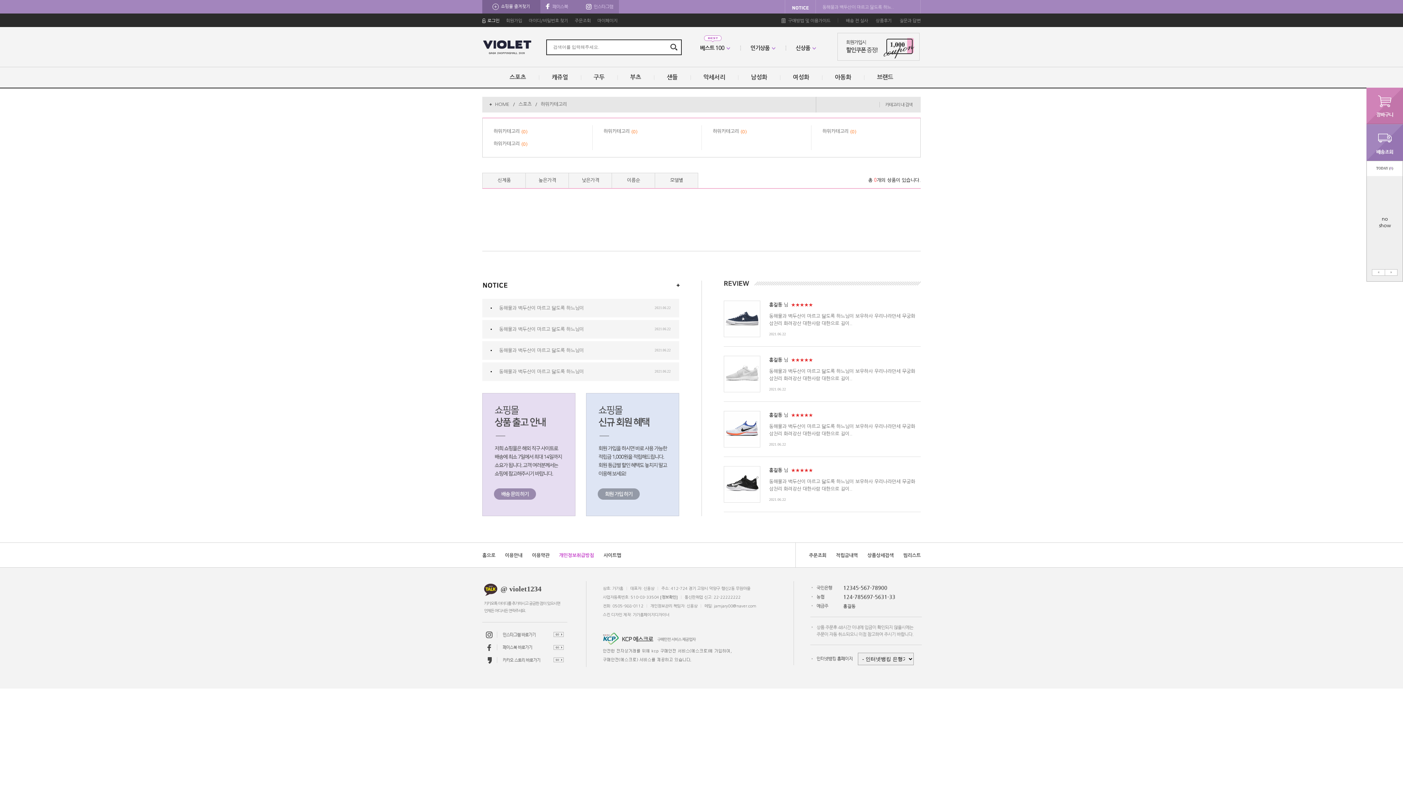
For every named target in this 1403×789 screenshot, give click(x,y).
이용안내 (513, 555)
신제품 (504, 180)
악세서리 (714, 77)
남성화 (759, 77)
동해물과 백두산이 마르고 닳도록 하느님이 (541, 308)
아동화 (843, 77)
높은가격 (547, 180)
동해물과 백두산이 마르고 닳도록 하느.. (858, 7)
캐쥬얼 (560, 77)
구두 (599, 77)
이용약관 (541, 555)
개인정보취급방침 (576, 555)
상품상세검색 (880, 555)
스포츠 (518, 77)
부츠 (635, 77)
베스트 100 (712, 48)
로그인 (493, 21)
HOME (502, 104)
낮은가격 (590, 180)
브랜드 (885, 77)
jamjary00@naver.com (735, 606)
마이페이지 (607, 21)
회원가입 (514, 21)
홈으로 (488, 555)
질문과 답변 (910, 21)
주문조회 (583, 21)
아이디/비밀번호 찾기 (548, 21)
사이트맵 (612, 555)
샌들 (672, 77)
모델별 (676, 180)
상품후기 (884, 21)
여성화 (801, 77)
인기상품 (759, 48)
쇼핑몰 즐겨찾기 (515, 6)
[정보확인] (669, 597)
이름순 (633, 180)
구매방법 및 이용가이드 (809, 21)
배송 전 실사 (857, 21)
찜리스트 (912, 555)
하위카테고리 (554, 104)
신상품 (803, 48)
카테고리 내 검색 (898, 105)
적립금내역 (847, 555)
